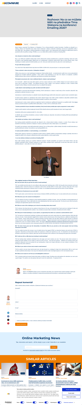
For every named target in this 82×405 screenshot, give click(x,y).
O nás (41, 3)
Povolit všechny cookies (71, 389)
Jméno (17, 302)
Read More (6, 373)
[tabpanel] (13, 378)
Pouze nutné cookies (71, 396)
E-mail (17, 307)
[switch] (34, 402)
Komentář (17, 288)
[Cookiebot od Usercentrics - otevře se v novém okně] (8, 402)
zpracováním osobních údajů (36, 350)
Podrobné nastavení (68, 402)
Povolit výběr (71, 393)
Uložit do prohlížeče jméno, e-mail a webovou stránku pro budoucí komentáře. (34, 320)
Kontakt (48, 3)
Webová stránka (19, 313)
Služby (34, 3)
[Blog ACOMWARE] (10, 3)
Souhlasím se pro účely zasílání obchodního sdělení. (41, 350)
